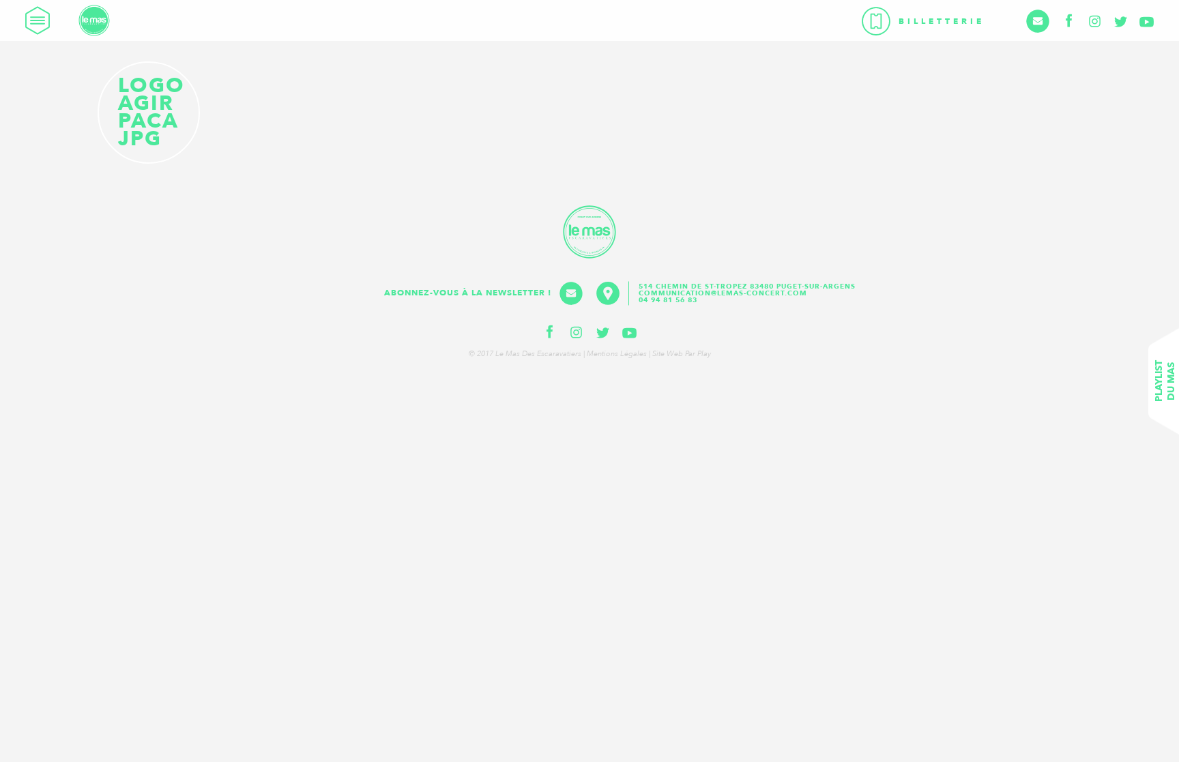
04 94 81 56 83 (668, 300)
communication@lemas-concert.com (723, 293)
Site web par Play (681, 354)
